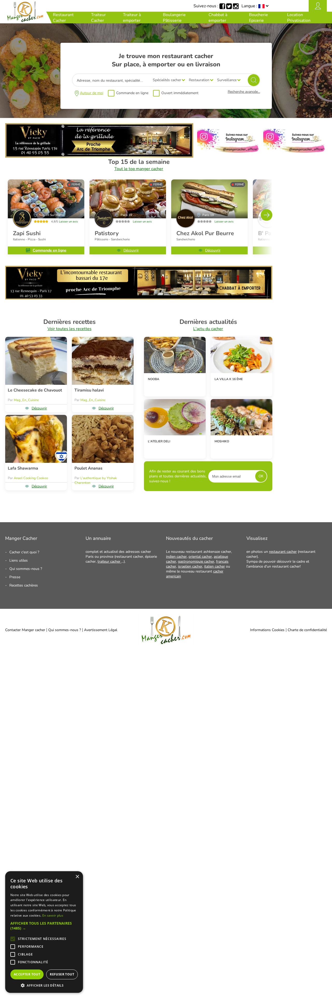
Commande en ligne (132, 92)
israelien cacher (190, 566)
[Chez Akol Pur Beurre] (209, 198)
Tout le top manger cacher (138, 169)
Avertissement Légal (100, 629)
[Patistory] (127, 198)
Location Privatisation (298, 17)
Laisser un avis (68, 222)
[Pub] (99, 156)
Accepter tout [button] (27, 974)
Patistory (107, 233)
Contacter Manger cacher (25, 629)
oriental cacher (200, 556)
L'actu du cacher (208, 329)
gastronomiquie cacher (196, 561)
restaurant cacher (283, 551)
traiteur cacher (109, 561)
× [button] (77, 877)
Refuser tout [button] (62, 974)
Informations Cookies (267, 629)
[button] (44, 926)
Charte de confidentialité (307, 629)
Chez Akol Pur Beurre (205, 233)
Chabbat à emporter (218, 17)
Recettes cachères (23, 585)
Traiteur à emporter (132, 17)
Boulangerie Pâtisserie (174, 17)
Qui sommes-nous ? (25, 568)
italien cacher (214, 566)
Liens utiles (18, 560)
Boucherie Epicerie (258, 17)
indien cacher (176, 556)
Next (266, 215)
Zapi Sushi (27, 233)
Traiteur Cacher (98, 17)
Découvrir (131, 250)
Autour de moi (91, 92)
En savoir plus (52, 915)
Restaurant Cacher (63, 17)
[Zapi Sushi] (46, 198)
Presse (14, 577)
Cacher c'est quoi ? (24, 552)
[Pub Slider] (138, 298)
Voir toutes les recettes (69, 329)
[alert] (44, 932)
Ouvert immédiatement (179, 92)
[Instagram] (228, 156)
